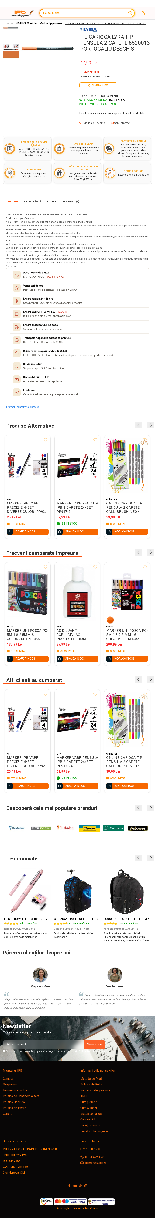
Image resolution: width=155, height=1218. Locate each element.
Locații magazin (90, 1125)
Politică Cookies (14, 1102)
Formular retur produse (95, 1090)
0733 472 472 (55, 276)
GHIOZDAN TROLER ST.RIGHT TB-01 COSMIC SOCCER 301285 (92, 919)
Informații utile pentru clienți (98, 1070)
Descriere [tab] (12, 201)
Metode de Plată (91, 1079)
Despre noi (10, 1084)
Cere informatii (123, 122)
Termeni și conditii (15, 1090)
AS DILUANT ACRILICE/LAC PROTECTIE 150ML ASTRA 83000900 (72, 635)
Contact (8, 1079)
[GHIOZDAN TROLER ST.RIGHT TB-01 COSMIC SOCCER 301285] (77, 891)
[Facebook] (69, 1186)
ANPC (84, 1096)
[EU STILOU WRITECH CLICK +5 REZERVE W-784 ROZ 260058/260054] (28, 891)
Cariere (7, 1114)
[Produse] (5, 13)
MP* (9, 499)
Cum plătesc (88, 1102)
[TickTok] (80, 1186)
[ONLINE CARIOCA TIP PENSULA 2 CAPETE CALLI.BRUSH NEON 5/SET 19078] (127, 465)
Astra (59, 626)
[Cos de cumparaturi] (150, 13)
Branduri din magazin (94, 1131)
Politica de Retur (91, 1084)
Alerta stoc (100, 85)
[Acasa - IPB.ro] (22, 13)
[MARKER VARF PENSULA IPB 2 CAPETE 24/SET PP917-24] (77, 465)
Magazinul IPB (12, 1070)
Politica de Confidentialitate (92, 1051)
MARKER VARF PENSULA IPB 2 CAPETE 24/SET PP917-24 (77, 507)
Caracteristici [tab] (32, 201)
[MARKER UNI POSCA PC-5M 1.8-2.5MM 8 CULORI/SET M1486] (28, 592)
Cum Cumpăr (88, 1108)
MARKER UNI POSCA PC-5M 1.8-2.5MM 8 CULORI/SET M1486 (27, 635)
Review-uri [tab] (70, 201)
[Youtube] (74, 1186)
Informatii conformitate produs (22, 406)
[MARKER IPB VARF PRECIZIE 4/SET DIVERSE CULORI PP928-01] (28, 465)
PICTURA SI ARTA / (27, 23)
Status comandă (91, 1114)
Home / (10, 23)
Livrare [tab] (51, 201)
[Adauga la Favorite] (46, 440)
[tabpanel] (48, 48)
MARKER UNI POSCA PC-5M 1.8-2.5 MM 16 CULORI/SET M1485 (127, 635)
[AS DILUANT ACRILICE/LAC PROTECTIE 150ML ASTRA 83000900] (77, 592)
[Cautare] (130, 13)
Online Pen (112, 499)
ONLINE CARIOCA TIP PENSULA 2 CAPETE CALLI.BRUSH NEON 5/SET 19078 (124, 507)
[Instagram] (85, 1186)
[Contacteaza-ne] (144, 13)
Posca (10, 626)
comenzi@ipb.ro (95, 1163)
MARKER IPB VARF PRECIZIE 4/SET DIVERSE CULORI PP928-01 (27, 507)
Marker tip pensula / (52, 23)
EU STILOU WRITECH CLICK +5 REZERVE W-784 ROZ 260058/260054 (46, 919)
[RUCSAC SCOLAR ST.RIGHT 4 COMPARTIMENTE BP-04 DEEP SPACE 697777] (127, 891)
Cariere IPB (87, 1119)
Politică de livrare (14, 1108)
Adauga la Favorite (93, 122)
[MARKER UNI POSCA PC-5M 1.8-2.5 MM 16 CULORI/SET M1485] (127, 592)
